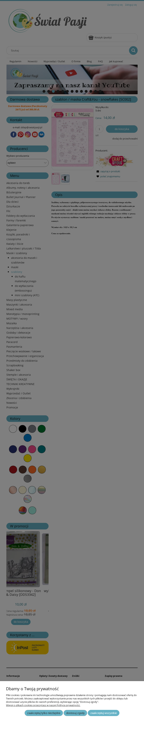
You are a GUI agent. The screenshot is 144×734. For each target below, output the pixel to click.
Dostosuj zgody (75, 713)
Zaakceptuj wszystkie (103, 713)
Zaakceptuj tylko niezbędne (43, 713)
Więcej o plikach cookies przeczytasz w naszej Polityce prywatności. (43, 705)
